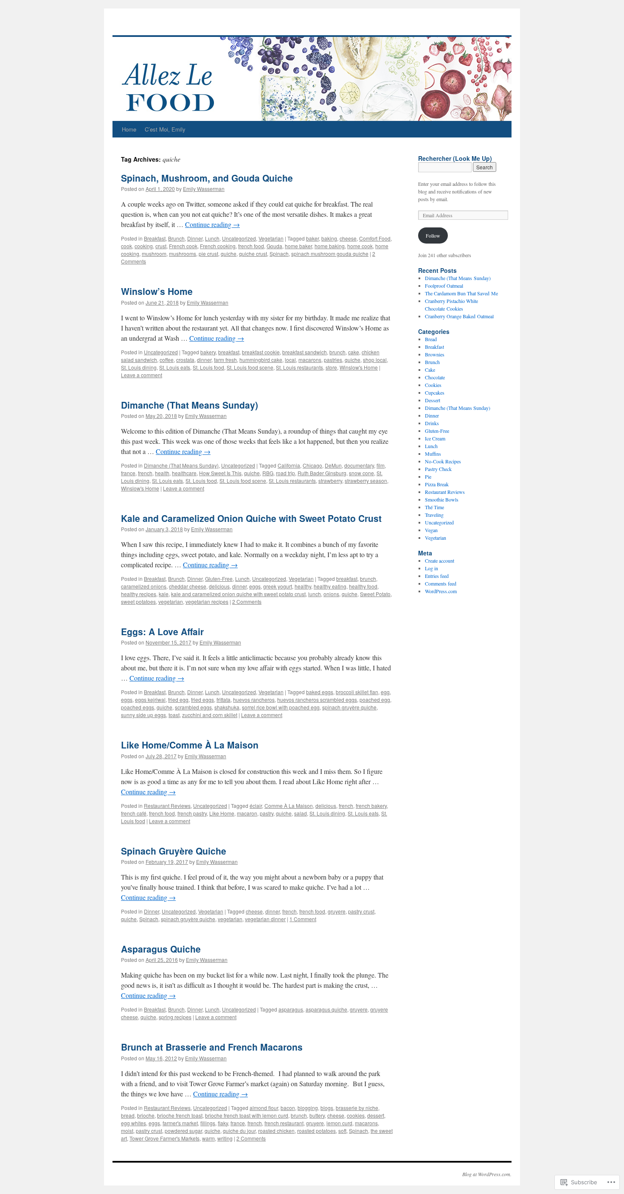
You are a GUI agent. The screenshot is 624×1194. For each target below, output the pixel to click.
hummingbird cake (260, 359)
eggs (255, 586)
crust (160, 245)
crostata (185, 359)
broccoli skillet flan (357, 691)
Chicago (312, 465)
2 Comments (246, 601)
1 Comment (303, 918)
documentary (359, 465)
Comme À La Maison (288, 805)
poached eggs (137, 707)
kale (164, 593)
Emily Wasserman (204, 188)
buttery (317, 1115)
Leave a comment (141, 374)
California (289, 465)
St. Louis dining (139, 367)
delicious (219, 586)
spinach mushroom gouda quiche (329, 253)
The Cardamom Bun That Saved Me (461, 293)
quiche (228, 253)
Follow (433, 235)
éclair (256, 805)
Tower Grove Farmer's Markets (164, 1138)
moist (127, 1130)
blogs (326, 1107)
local (290, 359)
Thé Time (434, 507)
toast (174, 714)
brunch (337, 352)
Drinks (432, 423)
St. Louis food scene (250, 367)
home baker (298, 245)
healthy (303, 586)
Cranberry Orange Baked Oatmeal (459, 316)
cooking (144, 245)
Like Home (221, 813)
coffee (167, 359)
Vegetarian (271, 238)
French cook (183, 245)
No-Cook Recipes (443, 461)
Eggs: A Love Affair (162, 631)
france (128, 472)
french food (251, 245)
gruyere (337, 911)
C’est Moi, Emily (165, 129)
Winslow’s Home (157, 291)
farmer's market (180, 1123)
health (162, 472)
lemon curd (339, 1123)
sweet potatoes (138, 601)
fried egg (178, 699)
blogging (308, 1107)
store (331, 367)
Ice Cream (435, 438)
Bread (431, 339)
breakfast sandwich (304, 352)
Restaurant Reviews (167, 805)
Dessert (432, 400)
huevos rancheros (254, 699)
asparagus (290, 1009)
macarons (309, 359)
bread (128, 1115)
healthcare (184, 472)
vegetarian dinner (265, 918)
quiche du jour (239, 1130)
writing (225, 1138)
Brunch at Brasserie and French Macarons (212, 1046)
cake (353, 352)
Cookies (433, 384)
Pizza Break (437, 484)
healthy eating (330, 586)
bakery (208, 352)
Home (129, 129)
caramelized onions (143, 586)
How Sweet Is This (220, 472)
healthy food (363, 586)
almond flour (264, 1107)
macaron (247, 813)
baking (329, 238)
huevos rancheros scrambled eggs (317, 699)
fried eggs (202, 699)
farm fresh (225, 359)
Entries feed (437, 575)
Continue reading (212, 224)
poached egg (375, 699)
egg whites (133, 1123)
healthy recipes (138, 593)
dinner (204, 359)
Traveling (434, 514)
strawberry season (366, 480)
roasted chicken (276, 1130)
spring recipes (175, 1016)
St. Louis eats (174, 367)
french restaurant (284, 1123)
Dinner (194, 238)
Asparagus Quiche (161, 948)
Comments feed (440, 583)
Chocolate (435, 377)
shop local (375, 359)
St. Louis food (208, 367)
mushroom (154, 253)
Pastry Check (438, 468)
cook (126, 245)
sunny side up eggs (143, 714)
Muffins (433, 453)
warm (208, 1138)
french (145, 472)
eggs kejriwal (150, 699)
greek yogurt (277, 586)
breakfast (228, 352)
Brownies (434, 354)
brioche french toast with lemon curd (246, 1115)
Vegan (431, 530)
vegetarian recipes (207, 601)
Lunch (212, 238)
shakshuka (226, 707)
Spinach (279, 253)
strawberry (330, 480)
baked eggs (319, 691)
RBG (267, 472)
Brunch (176, 238)
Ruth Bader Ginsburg (322, 472)
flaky (223, 1123)
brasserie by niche (357, 1107)
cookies (356, 1115)
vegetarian (170, 601)
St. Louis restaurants (299, 367)
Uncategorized (239, 238)
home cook (360, 245)
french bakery (371, 805)
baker (312, 238)
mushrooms (182, 253)
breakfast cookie (261, 352)
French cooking (218, 245)
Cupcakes (434, 392)
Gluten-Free (219, 578)
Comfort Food (375, 238)
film (381, 465)
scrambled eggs (193, 707)
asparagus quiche (326, 1009)
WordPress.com (441, 591)
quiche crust (253, 253)
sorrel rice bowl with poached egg (281, 707)
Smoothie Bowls (441, 499)
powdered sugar (183, 1130)
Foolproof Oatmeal (444, 285)
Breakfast (155, 238)
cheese (348, 238)
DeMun (333, 465)
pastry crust (361, 911)
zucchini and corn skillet (209, 714)
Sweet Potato (375, 593)
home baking (330, 245)
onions (331, 593)
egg (385, 691)
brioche (146, 1115)
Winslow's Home (359, 367)
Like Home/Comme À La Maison (190, 744)
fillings (207, 1123)
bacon (288, 1107)
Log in (431, 568)
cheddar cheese (187, 586)
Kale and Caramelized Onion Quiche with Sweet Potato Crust (251, 518)
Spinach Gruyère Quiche (173, 850)
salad (300, 813)
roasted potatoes (316, 1130)
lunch (314, 593)
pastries (333, 359)
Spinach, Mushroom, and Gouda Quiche (207, 177)
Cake (430, 369)
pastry (266, 813)
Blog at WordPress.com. (487, 1174)
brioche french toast (179, 1115)
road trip (285, 472)
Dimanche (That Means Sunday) (189, 404)
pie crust (208, 253)
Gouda (274, 245)
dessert (375, 1115)
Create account (439, 560)
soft (342, 1130)
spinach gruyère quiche (349, 707)
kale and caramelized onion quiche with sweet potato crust (238, 593)
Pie (428, 476)
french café (133, 813)
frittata (223, 699)
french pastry (192, 813)
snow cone (361, 472)
